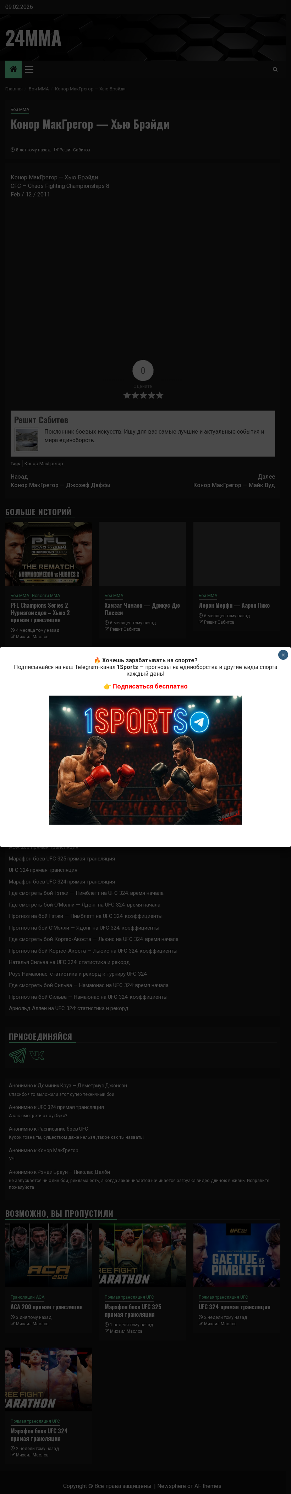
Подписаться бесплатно (150, 686)
